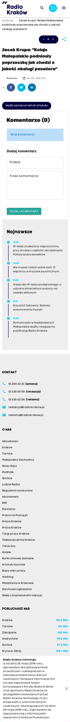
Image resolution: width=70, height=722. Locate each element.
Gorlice (7, 478)
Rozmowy (12, 78)
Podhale (8, 472)
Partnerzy (8, 509)
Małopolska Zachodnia (18, 460)
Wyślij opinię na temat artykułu (27, 105)
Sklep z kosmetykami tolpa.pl (22, 595)
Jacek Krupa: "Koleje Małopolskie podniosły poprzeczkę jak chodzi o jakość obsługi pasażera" (32, 25)
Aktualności (10, 441)
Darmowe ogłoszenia (17, 589)
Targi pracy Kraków (15, 533)
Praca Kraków (11, 521)
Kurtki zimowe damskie (18, 558)
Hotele (6, 552)
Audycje (8, 20)
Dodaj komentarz (24, 211)
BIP (4, 503)
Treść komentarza (24, 176)
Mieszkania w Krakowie (18, 583)
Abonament (10, 497)
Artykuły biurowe (13, 564)
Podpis (15, 162)
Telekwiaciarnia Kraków (18, 540)
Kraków (7, 447)
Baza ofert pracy (13, 570)
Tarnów (7, 453)
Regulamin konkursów (17, 490)
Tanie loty (9, 546)
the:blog (7, 577)
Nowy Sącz (9, 466)
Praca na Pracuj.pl (14, 515)
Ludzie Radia (11, 484)
